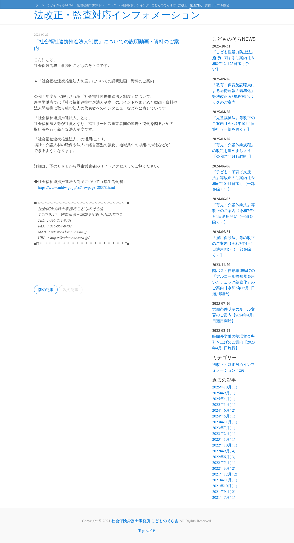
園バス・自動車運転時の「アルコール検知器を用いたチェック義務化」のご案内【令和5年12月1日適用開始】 (233, 282)
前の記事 (46, 289)
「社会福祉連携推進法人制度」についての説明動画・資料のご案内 (106, 44)
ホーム (39, 5)
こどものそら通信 (164, 5)
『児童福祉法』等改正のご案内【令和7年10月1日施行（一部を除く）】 (233, 123)
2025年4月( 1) (223, 398)
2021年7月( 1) (223, 497)
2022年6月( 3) (223, 456)
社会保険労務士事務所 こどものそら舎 (144, 520)
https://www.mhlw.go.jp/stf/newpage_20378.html (76, 187)
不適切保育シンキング (134, 5)
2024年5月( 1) (223, 416)
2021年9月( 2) (223, 491)
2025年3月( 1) (223, 404)
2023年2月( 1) (223, 433)
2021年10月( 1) (224, 485)
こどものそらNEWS (60, 5)
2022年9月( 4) (223, 450)
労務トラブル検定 (217, 5)
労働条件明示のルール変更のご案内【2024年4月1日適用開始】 (233, 315)
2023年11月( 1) (224, 421)
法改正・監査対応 (190, 5)
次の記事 (70, 289)
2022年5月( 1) (223, 462)
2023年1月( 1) (223, 439)
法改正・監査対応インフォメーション (117, 14)
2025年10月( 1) (224, 387)
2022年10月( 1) (224, 445)
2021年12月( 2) (224, 474)
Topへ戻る (147, 530)
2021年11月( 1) (224, 479)
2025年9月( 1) (223, 392)
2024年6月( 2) (223, 410)
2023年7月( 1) (223, 427)
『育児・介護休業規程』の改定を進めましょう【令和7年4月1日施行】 (233, 150)
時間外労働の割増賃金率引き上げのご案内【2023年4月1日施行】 (233, 342)
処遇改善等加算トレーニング (96, 5)
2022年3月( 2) (223, 468)
